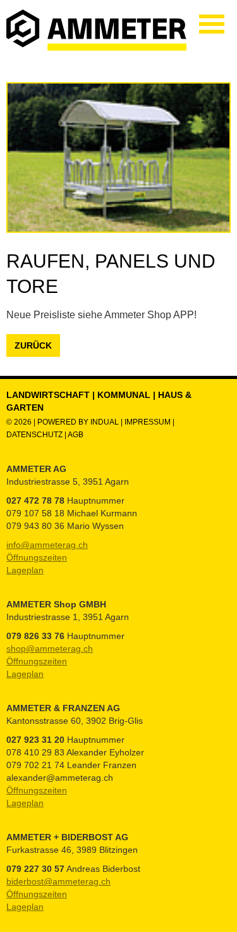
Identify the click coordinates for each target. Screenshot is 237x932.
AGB (75, 434)
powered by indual (78, 422)
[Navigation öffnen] (211, 24)
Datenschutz (35, 434)
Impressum (148, 422)
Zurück (33, 345)
